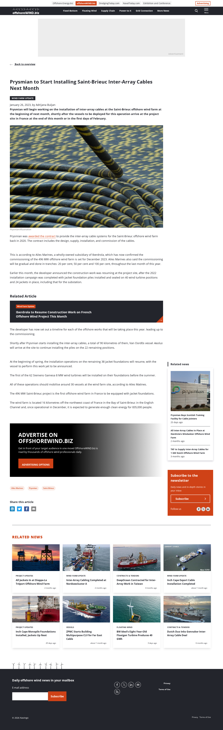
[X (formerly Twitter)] (203, 509)
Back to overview (24, 64)
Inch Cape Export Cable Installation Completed (181, 581)
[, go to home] (26, 11)
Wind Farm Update (23, 98)
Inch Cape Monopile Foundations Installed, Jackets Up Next (36, 633)
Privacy (167, 683)
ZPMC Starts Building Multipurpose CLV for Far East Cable (84, 635)
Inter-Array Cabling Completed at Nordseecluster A (86, 581)
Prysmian (33, 489)
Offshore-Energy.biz (63, 3)
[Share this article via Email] (33, 508)
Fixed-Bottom (70, 10)
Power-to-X (125, 10)
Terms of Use (164, 689)
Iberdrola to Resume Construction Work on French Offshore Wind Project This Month (53, 314)
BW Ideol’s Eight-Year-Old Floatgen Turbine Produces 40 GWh (134, 635)
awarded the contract (42, 236)
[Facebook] (199, 509)
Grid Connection (144, 10)
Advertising (203, 3)
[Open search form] (196, 11)
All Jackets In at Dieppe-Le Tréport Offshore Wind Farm (33, 581)
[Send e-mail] (138, 685)
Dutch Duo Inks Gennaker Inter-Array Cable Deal (186, 633)
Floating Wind (89, 10)
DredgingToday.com (109, 3)
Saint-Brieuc (48, 489)
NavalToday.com (131, 3)
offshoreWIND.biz (86, 3)
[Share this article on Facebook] (26, 508)
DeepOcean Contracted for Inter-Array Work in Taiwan (136, 581)
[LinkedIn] (208, 509)
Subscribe (182, 499)
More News (163, 10)
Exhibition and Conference (156, 3)
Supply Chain (108, 10)
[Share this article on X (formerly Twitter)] (19, 508)
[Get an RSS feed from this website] (117, 692)
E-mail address (20, 687)
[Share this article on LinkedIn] (12, 508)
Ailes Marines (17, 489)
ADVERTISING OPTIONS (36, 464)
